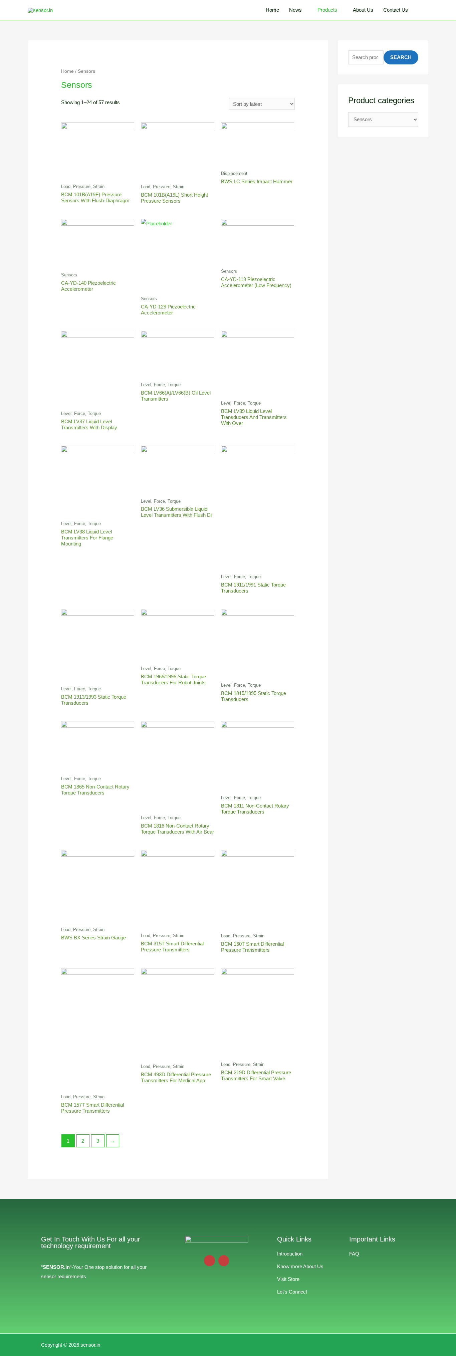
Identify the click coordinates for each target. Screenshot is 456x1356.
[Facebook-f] (223, 1260)
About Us (363, 10)
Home (272, 10)
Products (327, 10)
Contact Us (395, 10)
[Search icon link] (420, 10)
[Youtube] (209, 1260)
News (295, 10)
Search (401, 57)
